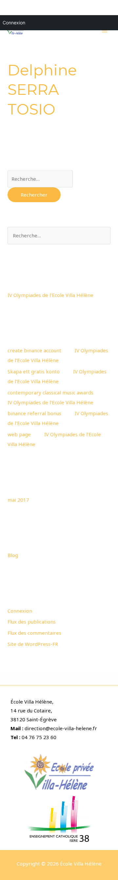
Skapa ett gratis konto (34, 371)
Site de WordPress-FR (33, 644)
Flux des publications (32, 621)
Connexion (20, 610)
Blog (13, 555)
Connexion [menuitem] (14, 22)
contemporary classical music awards (50, 392)
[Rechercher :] (40, 178)
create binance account (34, 350)
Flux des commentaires (34, 632)
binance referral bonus (34, 413)
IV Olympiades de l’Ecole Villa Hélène (50, 295)
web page (19, 434)
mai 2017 (18, 499)
